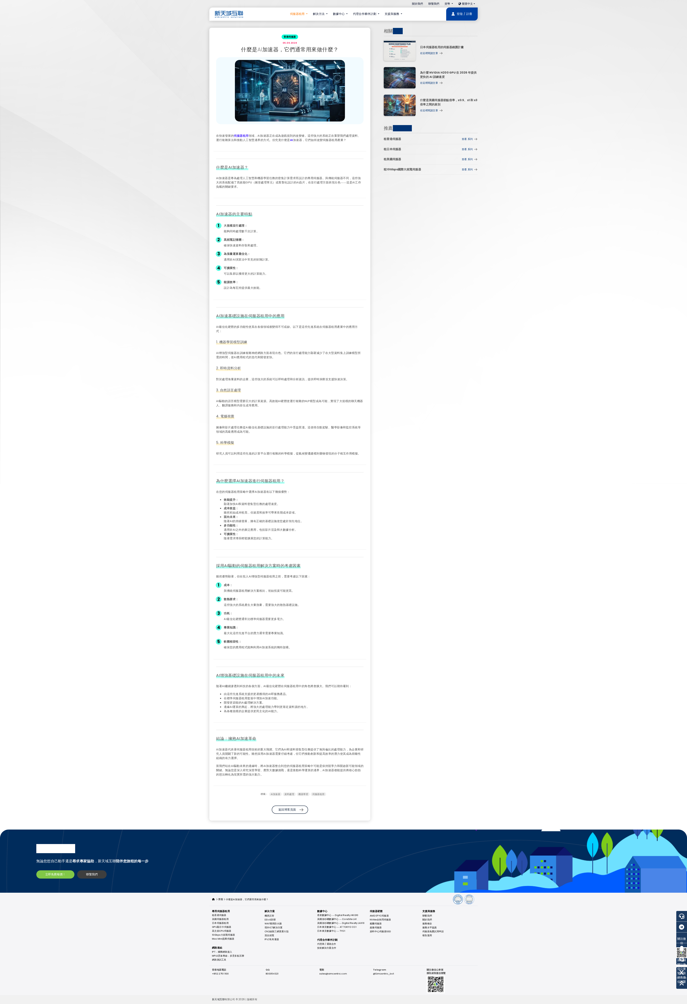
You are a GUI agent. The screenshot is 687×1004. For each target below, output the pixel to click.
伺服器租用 (241, 136)
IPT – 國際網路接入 (222, 952)
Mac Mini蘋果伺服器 (223, 938)
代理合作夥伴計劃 (327, 940)
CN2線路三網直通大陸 (277, 931)
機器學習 (303, 794)
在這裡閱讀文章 (429, 53)
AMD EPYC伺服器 (379, 915)
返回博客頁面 (287, 810)
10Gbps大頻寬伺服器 (223, 935)
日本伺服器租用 (220, 923)
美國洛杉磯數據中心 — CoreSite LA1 (337, 919)
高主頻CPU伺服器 (221, 931)
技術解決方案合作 (326, 948)
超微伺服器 (376, 927)
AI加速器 (275, 794)
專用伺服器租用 (221, 911)
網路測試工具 (219, 959)
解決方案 (270, 911)
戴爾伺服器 (376, 923)
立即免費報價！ (55, 874)
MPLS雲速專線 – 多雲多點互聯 (228, 955)
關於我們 (417, 4)
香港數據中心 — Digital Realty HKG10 (337, 915)
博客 (220, 899)
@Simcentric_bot (383, 973)
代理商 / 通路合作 (326, 944)
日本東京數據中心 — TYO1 (331, 931)
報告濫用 (427, 935)
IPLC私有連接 (272, 939)
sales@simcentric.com (333, 973)
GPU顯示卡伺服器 (221, 927)
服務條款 (427, 923)
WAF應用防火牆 (273, 923)
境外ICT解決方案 (273, 927)
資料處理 (289, 794)
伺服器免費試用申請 (433, 931)
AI (291, 140)
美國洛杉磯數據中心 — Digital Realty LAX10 (340, 923)
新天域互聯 (218, 999)
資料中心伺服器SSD (380, 931)
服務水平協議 (429, 927)
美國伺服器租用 (220, 919)
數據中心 (322, 911)
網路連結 (217, 947)
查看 (467, 139)
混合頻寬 (269, 935)
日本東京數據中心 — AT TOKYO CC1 (336, 927)
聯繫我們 (433, 4)
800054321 (272, 973)
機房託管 (269, 915)
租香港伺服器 (219, 915)
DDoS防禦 (270, 919)
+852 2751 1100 (220, 973)
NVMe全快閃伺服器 (380, 919)
